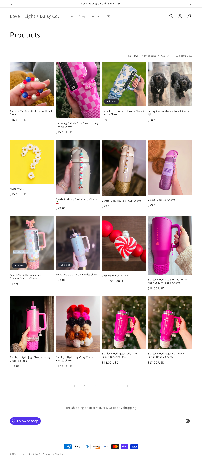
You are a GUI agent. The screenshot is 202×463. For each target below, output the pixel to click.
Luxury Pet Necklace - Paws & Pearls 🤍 (168, 113)
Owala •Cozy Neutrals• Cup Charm (121, 200)
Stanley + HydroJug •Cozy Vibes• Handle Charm (74, 359)
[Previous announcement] (11, 3)
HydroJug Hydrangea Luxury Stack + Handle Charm (123, 113)
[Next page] (127, 386)
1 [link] (74, 386)
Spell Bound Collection (115, 275)
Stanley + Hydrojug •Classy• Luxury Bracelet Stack (30, 359)
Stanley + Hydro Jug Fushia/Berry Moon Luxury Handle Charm (167, 281)
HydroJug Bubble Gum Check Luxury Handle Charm (77, 125)
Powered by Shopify (53, 454)
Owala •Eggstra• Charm (161, 199)
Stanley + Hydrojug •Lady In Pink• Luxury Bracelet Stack (121, 355)
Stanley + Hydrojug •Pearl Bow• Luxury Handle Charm (166, 355)
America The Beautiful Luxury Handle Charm (31, 113)
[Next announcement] (190, 3)
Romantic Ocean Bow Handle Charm (77, 274)
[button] (171, 16)
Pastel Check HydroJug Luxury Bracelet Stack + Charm (27, 277)
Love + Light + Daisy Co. (30, 454)
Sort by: (133, 55)
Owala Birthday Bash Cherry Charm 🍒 (76, 201)
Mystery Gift (16, 188)
